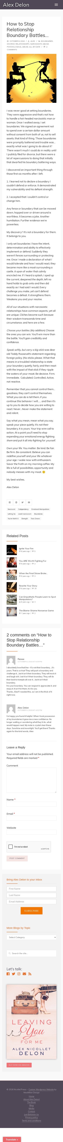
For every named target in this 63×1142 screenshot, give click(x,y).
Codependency (23, 509)
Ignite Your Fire (26, 548)
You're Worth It (13, 519)
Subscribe (31, 910)
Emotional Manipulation (40, 509)
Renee (21, 659)
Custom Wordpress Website (41, 1089)
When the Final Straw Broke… (33, 573)
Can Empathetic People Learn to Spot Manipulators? (37, 598)
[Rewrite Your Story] (12, 587)
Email (11, 813)
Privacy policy (31, 1117)
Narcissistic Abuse (39, 44)
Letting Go (11, 514)
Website (11, 827)
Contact (31, 1111)
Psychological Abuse (17, 47)
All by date (34, 47)
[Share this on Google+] (16, 502)
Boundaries (47, 41)
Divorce (11, 44)
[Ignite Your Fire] (12, 550)
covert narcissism (24, 514)
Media (31, 1108)
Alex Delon (16, 4)
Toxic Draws (35, 519)
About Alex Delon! (31, 1099)
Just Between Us (31, 1114)
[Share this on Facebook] (10, 502)
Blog (31, 1105)
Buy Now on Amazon (19, 1065)
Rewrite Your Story (28, 585)
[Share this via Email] (29, 502)
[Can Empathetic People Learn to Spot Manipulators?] (12, 600)
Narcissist (11, 509)
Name (11, 799)
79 (35, 588)
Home (31, 1096)
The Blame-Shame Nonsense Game (36, 610)
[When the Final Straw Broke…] (12, 575)
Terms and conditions (31, 1120)
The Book (31, 1102)
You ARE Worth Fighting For (32, 561)
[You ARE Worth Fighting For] (12, 562)
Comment (12, 765)
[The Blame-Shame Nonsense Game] (12, 611)
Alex (32, 41)
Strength (24, 519)
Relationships (22, 44)
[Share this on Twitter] (22, 502)
